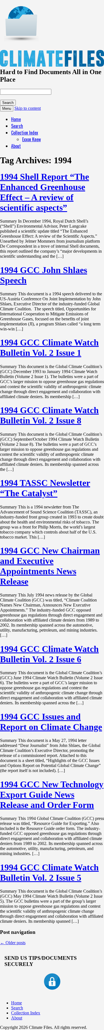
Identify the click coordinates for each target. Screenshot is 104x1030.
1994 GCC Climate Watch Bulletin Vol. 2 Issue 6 (49, 654)
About (16, 146)
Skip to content (27, 108)
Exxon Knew (31, 139)
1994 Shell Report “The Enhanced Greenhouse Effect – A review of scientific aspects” (44, 192)
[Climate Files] (21, 38)
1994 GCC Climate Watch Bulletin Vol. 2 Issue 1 (49, 347)
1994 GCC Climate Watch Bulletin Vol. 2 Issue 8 (49, 415)
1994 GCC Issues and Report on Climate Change (51, 722)
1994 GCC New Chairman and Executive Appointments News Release (50, 566)
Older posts (13, 942)
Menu (6, 108)
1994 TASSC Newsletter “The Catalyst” (45, 488)
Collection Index (24, 132)
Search (17, 126)
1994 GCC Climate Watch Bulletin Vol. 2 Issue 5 (49, 872)
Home (16, 119)
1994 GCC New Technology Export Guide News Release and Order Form (51, 794)
